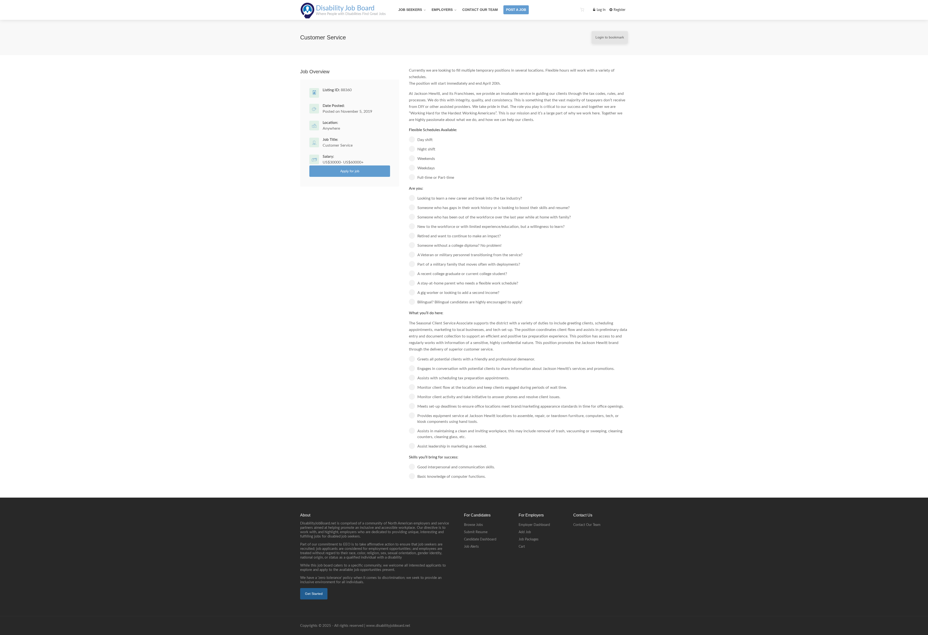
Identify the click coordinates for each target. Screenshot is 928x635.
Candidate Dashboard (480, 539)
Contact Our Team (480, 10)
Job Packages (528, 539)
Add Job (525, 532)
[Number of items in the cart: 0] (582, 10)
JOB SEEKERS (410, 10)
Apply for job (349, 171)
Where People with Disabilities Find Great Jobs (351, 14)
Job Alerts (471, 546)
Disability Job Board (345, 8)
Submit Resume (475, 532)
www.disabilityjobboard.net (388, 626)
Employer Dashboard (534, 525)
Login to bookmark (609, 37)
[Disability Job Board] (307, 16)
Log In (601, 10)
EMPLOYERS (442, 10)
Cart (522, 546)
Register (619, 10)
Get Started (314, 594)
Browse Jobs (473, 525)
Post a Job (516, 10)
